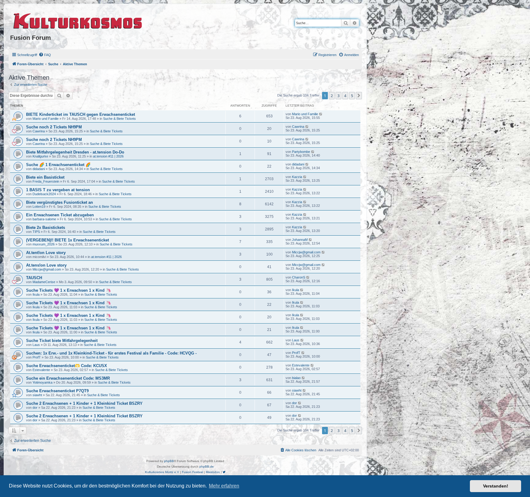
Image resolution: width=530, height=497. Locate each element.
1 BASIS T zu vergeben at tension (58, 190)
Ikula (36, 294)
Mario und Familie (46, 118)
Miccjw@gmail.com (306, 252)
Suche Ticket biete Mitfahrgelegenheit (62, 340)
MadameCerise (44, 282)
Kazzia (297, 177)
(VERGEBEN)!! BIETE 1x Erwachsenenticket (67, 240)
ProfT (37, 357)
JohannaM (300, 239)
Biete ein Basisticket (45, 177)
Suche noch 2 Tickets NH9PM (54, 127)
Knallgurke (40, 156)
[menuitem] (45, 55)
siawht (37, 395)
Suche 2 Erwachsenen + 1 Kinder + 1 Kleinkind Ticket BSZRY (84, 403)
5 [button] (352, 95)
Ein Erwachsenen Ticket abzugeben (60, 215)
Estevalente (41, 370)
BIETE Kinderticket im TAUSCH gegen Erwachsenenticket (80, 114)
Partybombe (301, 152)
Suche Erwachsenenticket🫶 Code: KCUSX (66, 365)
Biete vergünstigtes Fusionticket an (59, 202)
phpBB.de (206, 466)
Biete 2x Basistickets (45, 227)
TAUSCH (34, 277)
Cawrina (39, 131)
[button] (359, 95)
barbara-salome (44, 219)
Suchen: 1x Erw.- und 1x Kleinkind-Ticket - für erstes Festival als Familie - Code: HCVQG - (111, 353)
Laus (36, 345)
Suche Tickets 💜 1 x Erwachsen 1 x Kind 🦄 (68, 290)
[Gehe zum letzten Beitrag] (321, 114)
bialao (296, 378)
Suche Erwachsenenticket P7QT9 (57, 391)
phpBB (169, 461)
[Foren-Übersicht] (78, 20)
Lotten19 (39, 206)
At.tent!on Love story (46, 252)
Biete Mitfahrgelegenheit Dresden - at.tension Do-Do (75, 152)
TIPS (36, 231)
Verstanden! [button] (495, 486)
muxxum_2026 (44, 244)
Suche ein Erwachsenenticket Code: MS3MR (68, 378)
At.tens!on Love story (46, 265)
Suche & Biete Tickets (119, 118)
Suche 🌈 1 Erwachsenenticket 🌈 (58, 164)
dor (35, 407)
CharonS (298, 277)
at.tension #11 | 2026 (108, 156)
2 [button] (332, 95)
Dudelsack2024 (44, 194)
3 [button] (338, 95)
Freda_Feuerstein (46, 181)
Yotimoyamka (42, 382)
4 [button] (345, 95)
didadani (39, 169)
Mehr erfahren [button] (224, 485)
